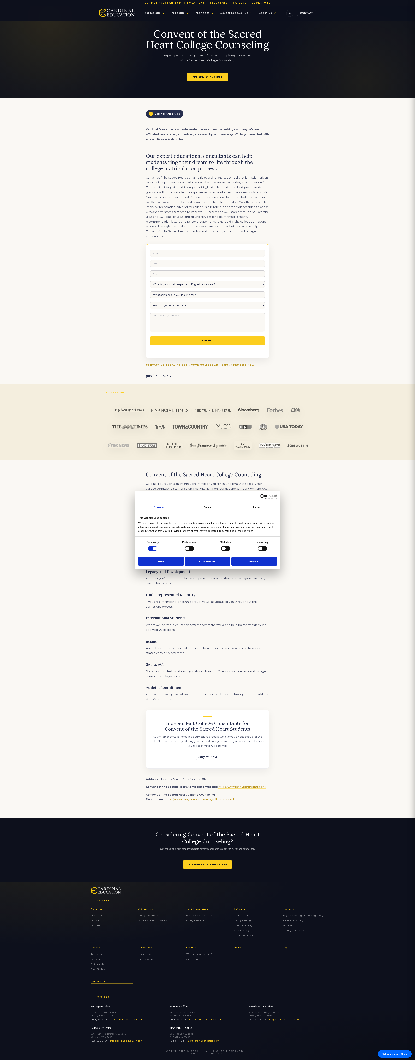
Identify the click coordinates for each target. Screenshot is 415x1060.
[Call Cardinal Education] (289, 13)
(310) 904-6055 (257, 1019)
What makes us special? (199, 954)
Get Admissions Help (207, 77)
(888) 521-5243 (99, 1019)
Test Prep (203, 13)
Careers (240, 3)
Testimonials (97, 964)
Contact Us (98, 981)
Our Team (96, 925)
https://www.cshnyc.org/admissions (242, 786)
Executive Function (292, 925)
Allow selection (207, 561)
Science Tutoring (243, 925)
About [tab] (256, 507)
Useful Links (144, 954)
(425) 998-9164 (99, 1041)
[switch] (189, 548)
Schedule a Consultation (207, 864)
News (237, 947)
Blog (285, 947)
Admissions (153, 13)
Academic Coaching (234, 13)
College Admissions (148, 915)
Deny (161, 561)
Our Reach (96, 959)
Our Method (97, 920)
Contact (307, 13)
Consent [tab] (159, 507)
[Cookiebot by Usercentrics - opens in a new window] (263, 496)
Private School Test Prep (199, 915)
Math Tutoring (241, 930)
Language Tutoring (244, 935)
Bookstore (261, 3)
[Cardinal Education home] (117, 13)
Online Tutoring (242, 915)
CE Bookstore (146, 959)
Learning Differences (293, 930)
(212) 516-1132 (177, 1041)
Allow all (254, 561)
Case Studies (98, 969)
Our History (192, 959)
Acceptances (98, 954)
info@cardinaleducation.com (126, 1019)
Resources (219, 3)
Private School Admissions (152, 920)
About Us (265, 13)
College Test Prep (195, 920)
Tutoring (178, 13)
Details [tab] (208, 507)
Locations (196, 3)
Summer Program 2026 (163, 3)
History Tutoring (242, 920)
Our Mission (97, 915)
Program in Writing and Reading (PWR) (302, 915)
